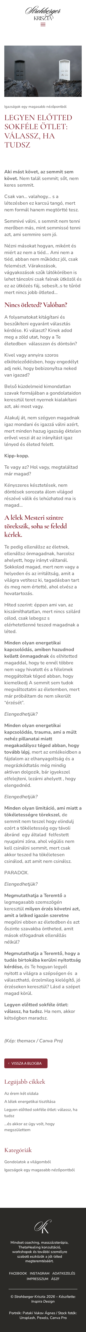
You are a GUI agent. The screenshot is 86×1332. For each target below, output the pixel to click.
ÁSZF (55, 1279)
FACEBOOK (18, 1273)
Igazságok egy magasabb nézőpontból (35, 106)
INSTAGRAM (39, 1273)
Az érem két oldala (21, 1093)
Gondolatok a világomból (27, 1162)
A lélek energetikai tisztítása (29, 1101)
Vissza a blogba (26, 1063)
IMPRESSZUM (37, 1279)
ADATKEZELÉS (63, 1273)
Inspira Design (43, 1301)
